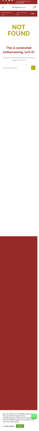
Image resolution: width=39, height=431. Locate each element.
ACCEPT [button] (20, 426)
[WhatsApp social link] (7, 3)
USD (32, 14)
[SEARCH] (33, 68)
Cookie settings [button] (8, 426)
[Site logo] (18, 7)
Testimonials (20, 3)
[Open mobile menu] (3, 7)
